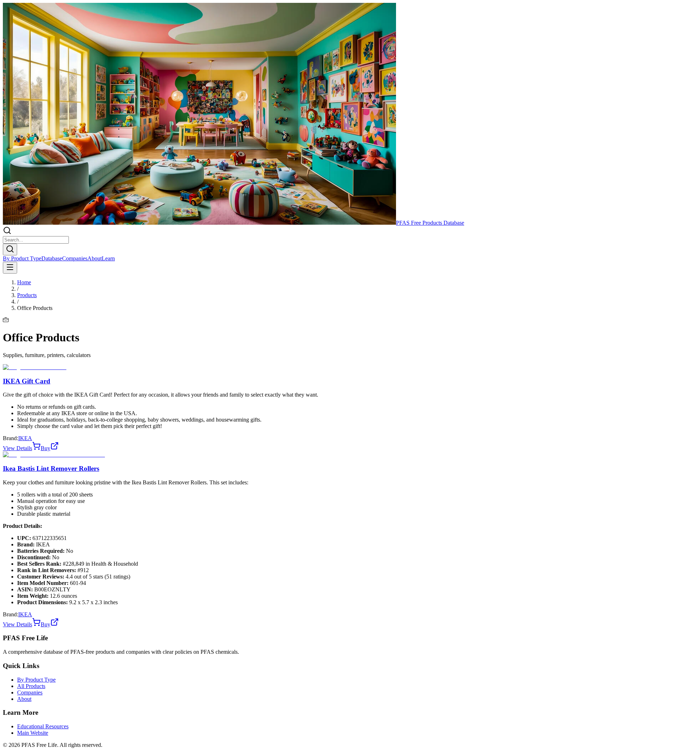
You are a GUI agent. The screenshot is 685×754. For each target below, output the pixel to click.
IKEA (25, 438)
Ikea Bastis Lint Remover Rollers (51, 468)
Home (24, 282)
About (94, 258)
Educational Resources (42, 726)
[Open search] (10, 249)
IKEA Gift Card (26, 381)
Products (27, 295)
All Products (31, 686)
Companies (74, 258)
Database (51, 258)
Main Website (32, 733)
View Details (17, 448)
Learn (108, 258)
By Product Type (22, 258)
